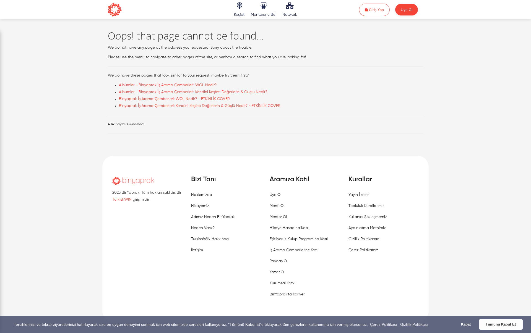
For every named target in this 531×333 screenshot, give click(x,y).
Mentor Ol (278, 217)
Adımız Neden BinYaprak (213, 217)
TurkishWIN (122, 199)
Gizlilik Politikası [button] (414, 324)
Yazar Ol (277, 272)
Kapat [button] (466, 324)
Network (289, 15)
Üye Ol (406, 9)
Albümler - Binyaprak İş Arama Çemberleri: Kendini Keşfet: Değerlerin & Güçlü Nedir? (193, 92)
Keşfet (239, 15)
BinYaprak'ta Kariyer (287, 294)
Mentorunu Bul (263, 15)
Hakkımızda (201, 195)
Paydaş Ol (279, 261)
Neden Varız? (203, 228)
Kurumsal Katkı (282, 283)
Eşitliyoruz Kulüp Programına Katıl (299, 239)
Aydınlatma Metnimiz (367, 228)
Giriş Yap (379, 9)
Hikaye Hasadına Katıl (289, 228)
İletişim (197, 250)
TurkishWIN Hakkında (210, 239)
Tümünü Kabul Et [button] (501, 324)
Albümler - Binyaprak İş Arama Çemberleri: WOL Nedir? (168, 85)
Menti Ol (277, 206)
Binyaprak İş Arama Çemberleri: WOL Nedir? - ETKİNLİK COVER (174, 99)
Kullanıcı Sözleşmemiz (367, 217)
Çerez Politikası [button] (383, 324)
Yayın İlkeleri (358, 195)
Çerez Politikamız (363, 250)
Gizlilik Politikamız (363, 239)
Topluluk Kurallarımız (366, 206)
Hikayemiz (200, 206)
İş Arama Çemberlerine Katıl (294, 250)
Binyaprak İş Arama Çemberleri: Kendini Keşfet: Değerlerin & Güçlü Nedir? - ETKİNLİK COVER (199, 106)
